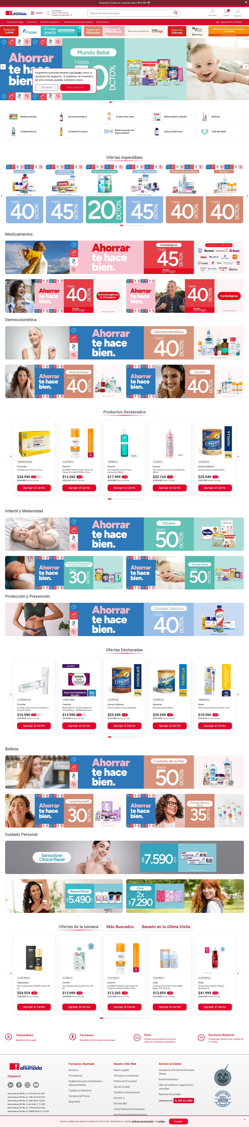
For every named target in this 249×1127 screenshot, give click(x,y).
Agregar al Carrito (34, 487)
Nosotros (73, 1070)
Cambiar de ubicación (60, 15)
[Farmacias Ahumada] (16, 13)
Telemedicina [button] (102, 22)
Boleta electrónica (168, 1079)
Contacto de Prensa (79, 1096)
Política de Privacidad (125, 1081)
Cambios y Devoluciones (127, 1092)
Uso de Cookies (122, 1086)
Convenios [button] (32, 22)
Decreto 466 (120, 1103)
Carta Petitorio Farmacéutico (129, 1109)
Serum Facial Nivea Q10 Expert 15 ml (214, 708)
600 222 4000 (185, 1100)
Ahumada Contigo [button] (15, 22)
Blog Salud (74, 1101)
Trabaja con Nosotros (80, 1090)
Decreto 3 (119, 1098)
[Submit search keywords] (176, 13)
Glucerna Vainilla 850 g (163, 708)
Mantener (46, 87)
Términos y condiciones (126, 1075)
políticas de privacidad (142, 1121)
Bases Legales (121, 1070)
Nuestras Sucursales (170, 1094)
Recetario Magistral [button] (49, 22)
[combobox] (133, 13)
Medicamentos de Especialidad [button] (78, 22)
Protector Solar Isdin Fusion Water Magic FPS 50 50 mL (168, 987)
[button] (213, 13)
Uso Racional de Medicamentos (130, 1114)
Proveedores (75, 1075)
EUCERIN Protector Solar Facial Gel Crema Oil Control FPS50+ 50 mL (77, 471)
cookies (161, 1121)
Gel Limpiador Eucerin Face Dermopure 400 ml (119, 471)
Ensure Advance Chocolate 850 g (122, 708)
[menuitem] (229, 22)
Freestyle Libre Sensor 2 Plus (30, 470)
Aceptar (178, 1121)
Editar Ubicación (75, 87)
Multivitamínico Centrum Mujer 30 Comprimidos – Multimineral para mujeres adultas (76, 710)
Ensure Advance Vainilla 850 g (211, 470)
